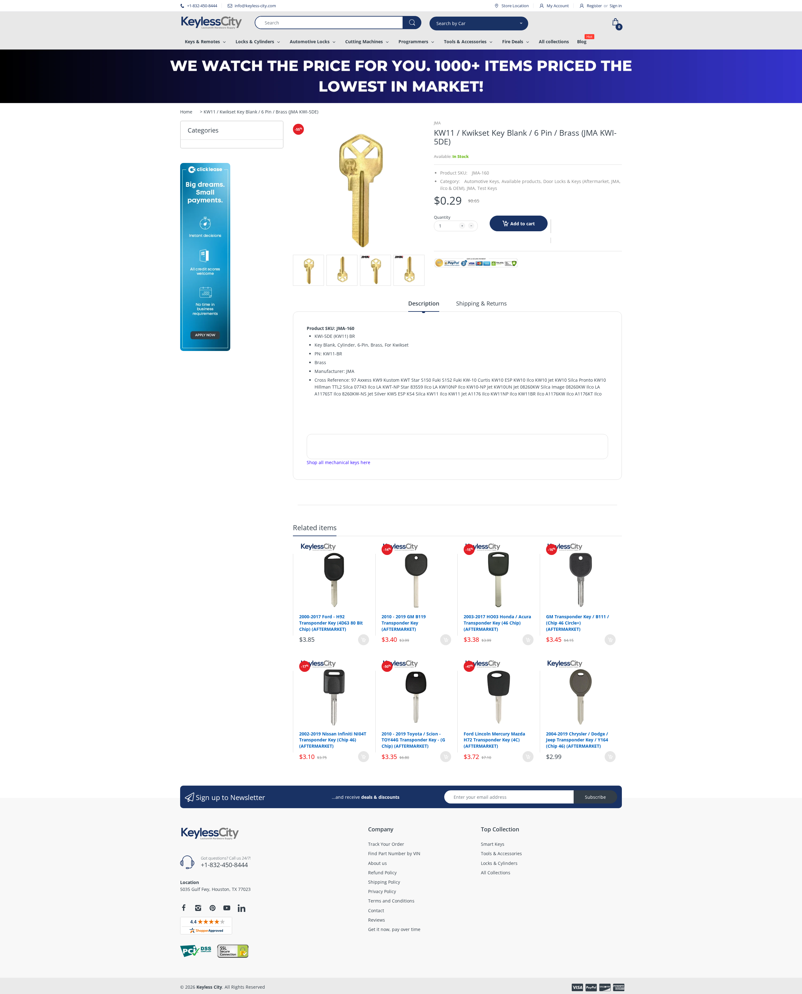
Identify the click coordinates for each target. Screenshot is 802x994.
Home (186, 112)
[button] (550, 226)
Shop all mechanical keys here (338, 462)
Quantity (442, 217)
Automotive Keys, (482, 181)
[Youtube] (226, 908)
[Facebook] (183, 908)
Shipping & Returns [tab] (481, 303)
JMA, (471, 188)
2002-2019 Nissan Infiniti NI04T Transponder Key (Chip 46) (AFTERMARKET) (332, 740)
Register (594, 5)
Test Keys (487, 188)
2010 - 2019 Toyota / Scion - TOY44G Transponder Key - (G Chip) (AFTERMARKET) (413, 740)
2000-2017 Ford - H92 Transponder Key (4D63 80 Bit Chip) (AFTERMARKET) (331, 623)
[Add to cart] (363, 639)
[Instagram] (198, 908)
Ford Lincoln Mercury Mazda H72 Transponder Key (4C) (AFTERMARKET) (494, 740)
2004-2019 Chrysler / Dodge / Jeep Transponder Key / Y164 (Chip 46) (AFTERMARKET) (577, 740)
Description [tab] (423, 303)
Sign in (616, 5)
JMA (437, 123)
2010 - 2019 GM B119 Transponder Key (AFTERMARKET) (404, 623)
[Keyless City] (212, 22)
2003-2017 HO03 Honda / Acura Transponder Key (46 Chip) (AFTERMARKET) (497, 623)
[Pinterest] (212, 908)
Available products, (522, 181)
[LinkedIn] (241, 909)
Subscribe (595, 797)
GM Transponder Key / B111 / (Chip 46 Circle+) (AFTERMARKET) (577, 623)
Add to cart (522, 224)
